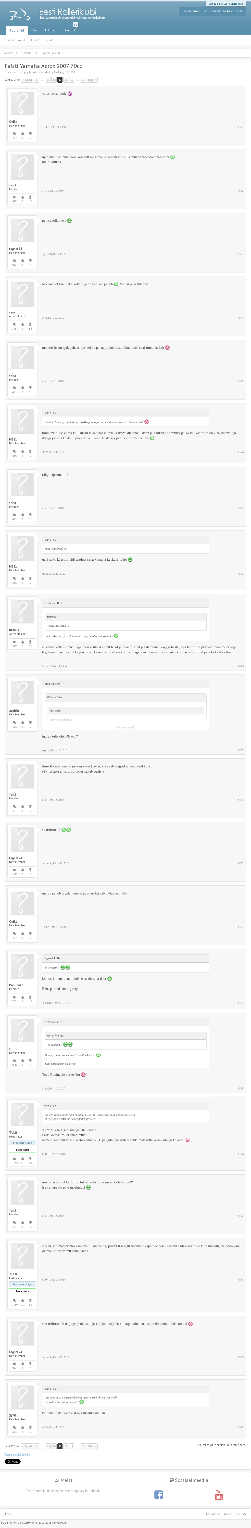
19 (71, 79)
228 (14, 1431)
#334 (241, 1003)
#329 (241, 666)
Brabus (14, 630)
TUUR (13, 1133)
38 (30, 1163)
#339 (241, 1357)
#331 (241, 800)
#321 (241, 127)
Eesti (8, 1514)
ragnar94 (15, 249)
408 (14, 726)
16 (54, 79)
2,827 (14, 265)
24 (83, 79)
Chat (34, 30)
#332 (241, 863)
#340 (241, 1427)
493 (14, 201)
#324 (241, 317)
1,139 (14, 1163)
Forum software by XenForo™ (33, 1522)
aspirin (14, 711)
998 (14, 1065)
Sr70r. (13, 1416)
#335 (241, 1088)
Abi (219, 1514)
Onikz (13, 122)
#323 (241, 254)
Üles (237, 1514)
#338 (241, 1279)
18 (65, 79)
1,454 (14, 328)
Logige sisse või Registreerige (226, 3)
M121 (13, 439)
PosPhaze (16, 985)
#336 (241, 1154)
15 (48, 79)
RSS (244, 1514)
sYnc (12, 312)
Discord (70, 29)
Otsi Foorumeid (14, 40)
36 (30, 328)
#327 (241, 508)
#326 (241, 452)
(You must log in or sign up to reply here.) (221, 1445)
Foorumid (17, 30)
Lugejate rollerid (31, 72)
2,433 (14, 646)
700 (14, 1001)
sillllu (13, 1049)
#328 (241, 573)
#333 (241, 927)
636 (14, 455)
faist (56, 72)
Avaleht (228, 1514)
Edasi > (92, 79)
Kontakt (210, 1514)
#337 (241, 1215)
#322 (241, 190)
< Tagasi (27, 79)
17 (60, 79)
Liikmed (50, 30)
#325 (241, 381)
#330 (241, 750)
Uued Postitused (41, 40)
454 (14, 138)
